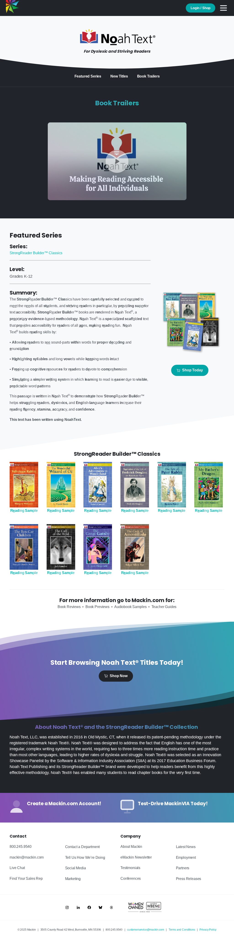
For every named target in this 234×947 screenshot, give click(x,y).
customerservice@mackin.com (145, 929)
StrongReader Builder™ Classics (36, 253)
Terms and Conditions (182, 929)
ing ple (24, 510)
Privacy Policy (207, 929)
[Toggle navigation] (223, 8)
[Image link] (67, 907)
